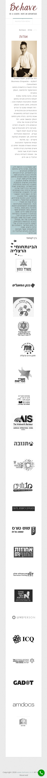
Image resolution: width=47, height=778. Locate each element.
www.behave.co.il (25, 772)
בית (35, 30)
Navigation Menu (22, 21)
